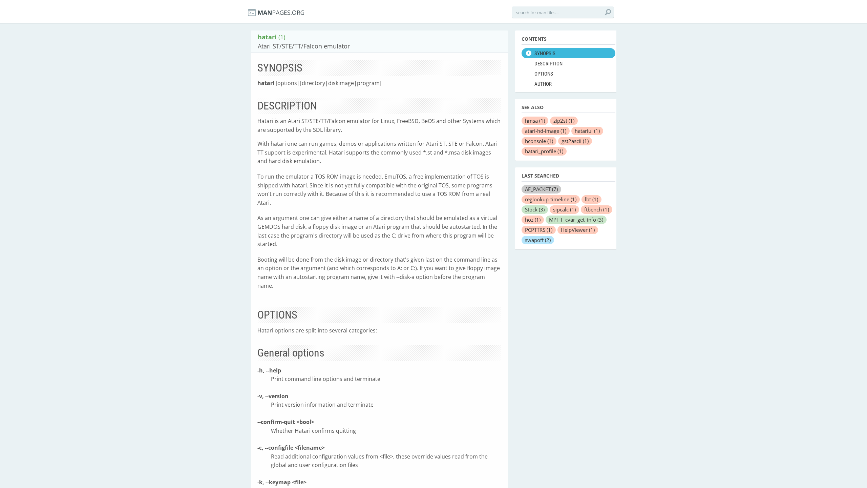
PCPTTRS (538, 229)
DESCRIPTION (548, 64)
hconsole (539, 141)
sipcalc (564, 209)
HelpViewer (578, 229)
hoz (533, 219)
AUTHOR (543, 84)
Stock (535, 209)
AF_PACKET (541, 189)
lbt (591, 199)
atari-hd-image (545, 130)
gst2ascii (575, 141)
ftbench (596, 209)
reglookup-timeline (550, 199)
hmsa (535, 120)
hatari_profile (544, 151)
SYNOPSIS (544, 53)
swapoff (538, 240)
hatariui (587, 130)
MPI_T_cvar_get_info (576, 219)
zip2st (563, 120)
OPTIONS (543, 74)
